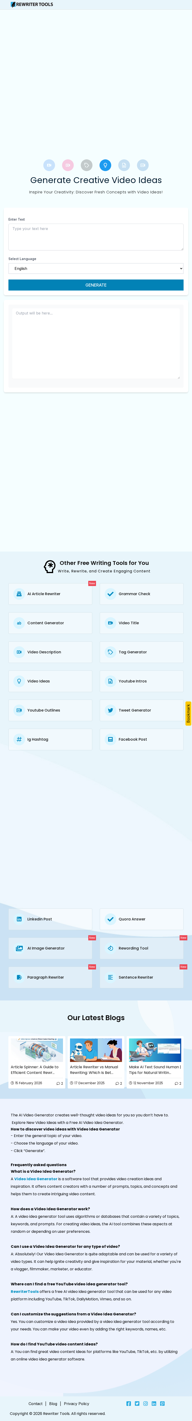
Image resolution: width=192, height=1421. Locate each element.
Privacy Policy (76, 1403)
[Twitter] (137, 1403)
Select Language (22, 259)
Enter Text (16, 219)
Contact (35, 1403)
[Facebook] (128, 1403)
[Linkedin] (154, 1403)
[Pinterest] (162, 1403)
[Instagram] (145, 1403)
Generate (96, 285)
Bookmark (188, 713)
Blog (53, 1403)
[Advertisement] (50, 50)
